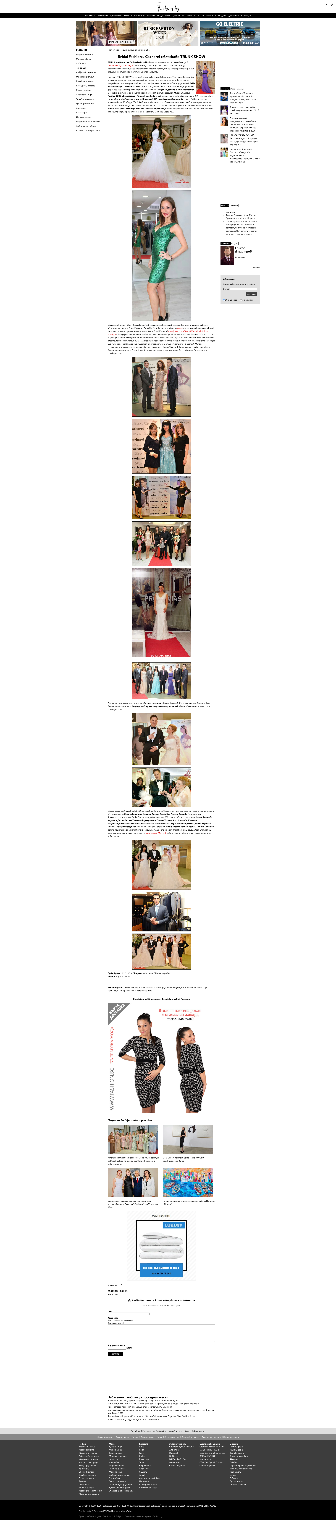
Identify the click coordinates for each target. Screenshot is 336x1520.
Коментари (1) (162, 973)
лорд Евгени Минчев (156, 833)
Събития (81, 63)
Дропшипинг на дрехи (119, 1487)
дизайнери (167, 987)
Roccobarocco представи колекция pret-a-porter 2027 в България (140, 1406)
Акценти (225, 89)
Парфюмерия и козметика (243, 1465)
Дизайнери (233, 15)
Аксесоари (81, 112)
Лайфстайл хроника (139, 49)
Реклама (146, 1431)
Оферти (128, 15)
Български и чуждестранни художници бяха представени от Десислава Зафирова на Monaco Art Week (133, 1204)
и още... (256, 267)
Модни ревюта (83, 59)
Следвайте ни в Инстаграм (147, 999)
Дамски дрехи (122, 1437)
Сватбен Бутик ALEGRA (181, 1446)
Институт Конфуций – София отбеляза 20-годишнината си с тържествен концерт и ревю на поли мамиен (245, 155)
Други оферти (237, 1481)
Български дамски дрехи (121, 1490)
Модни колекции (84, 54)
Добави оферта (238, 1484)
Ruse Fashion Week (148, 1487)
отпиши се (247, 299)
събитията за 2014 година (121, 65)
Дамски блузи (147, 1437)
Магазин (138, 15)
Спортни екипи (231, 1437)
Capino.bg (157, 1516)
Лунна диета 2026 (148, 1484)
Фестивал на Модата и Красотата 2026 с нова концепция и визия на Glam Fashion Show (151, 1416)
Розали (97, 1516)
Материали (235, 1471)
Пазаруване (114, 1478)
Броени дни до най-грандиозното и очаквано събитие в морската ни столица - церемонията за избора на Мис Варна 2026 (243, 124)
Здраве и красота (85, 99)
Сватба (200, 15)
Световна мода (84, 94)
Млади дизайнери (84, 90)
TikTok (107, 1511)
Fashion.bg (90, 15)
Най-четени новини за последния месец (138, 1397)
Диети (177, 15)
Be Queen (173, 1456)
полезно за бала (144, 990)
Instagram (117, 1511)
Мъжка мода (115, 1449)
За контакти (198, 1431)
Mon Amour (175, 1462)
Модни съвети (116, 1465)
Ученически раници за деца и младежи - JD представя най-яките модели (143, 1400)
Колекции (103, 15)
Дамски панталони (211, 1437)
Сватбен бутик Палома (211, 1462)
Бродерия (230, 212)
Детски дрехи (237, 1453)
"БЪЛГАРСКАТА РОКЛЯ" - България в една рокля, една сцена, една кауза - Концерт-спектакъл (154, 1403)
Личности (211, 15)
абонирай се (231, 299)
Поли (159, 1437)
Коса (141, 1449)
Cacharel (157, 987)
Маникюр (144, 1459)
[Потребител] (333, 4)
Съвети (143, 1471)
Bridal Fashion (145, 987)
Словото (107, 1516)
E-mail (226, 289)
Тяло (141, 1462)
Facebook (98, 1511)
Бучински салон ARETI (210, 1449)
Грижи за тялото (85, 103)
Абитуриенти (188, 15)
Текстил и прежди (239, 1456)
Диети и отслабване (149, 1478)
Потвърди (251, 294)
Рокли (135, 1437)
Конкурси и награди (85, 85)
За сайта (135, 1431)
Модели (222, 15)
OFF (124, 1323)
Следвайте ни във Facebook (176, 999)
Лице (141, 1446)
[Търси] (328, 4)
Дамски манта (171, 1437)
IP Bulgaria (118, 1516)
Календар (246, 15)
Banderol (173, 1453)
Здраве (168, 15)
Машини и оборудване (241, 1468)
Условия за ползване (179, 1431)
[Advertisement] (161, 1374)
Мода (160, 15)
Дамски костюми (190, 1437)
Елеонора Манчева (126, 990)
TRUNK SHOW (130, 987)
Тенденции (81, 67)
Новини (151, 15)
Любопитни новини (86, 126)
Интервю (114, 1462)
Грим (141, 1453)
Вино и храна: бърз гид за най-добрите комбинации (133, 1419)
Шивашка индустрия (119, 1475)
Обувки (233, 1462)
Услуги (233, 1475)
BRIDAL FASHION (177, 1459)
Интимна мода (83, 117)
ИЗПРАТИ (115, 1354)
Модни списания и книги (88, 121)
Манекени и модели (85, 81)
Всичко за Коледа (117, 1481)
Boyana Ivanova (123, 976)
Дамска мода (115, 1446)
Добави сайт (159, 1431)
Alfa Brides (174, 1449)
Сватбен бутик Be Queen (212, 1453)
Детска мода (115, 1453)
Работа (234, 1478)
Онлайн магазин (105, 1437)
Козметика (145, 1465)
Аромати (81, 108)
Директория (116, 15)
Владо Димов (179, 987)
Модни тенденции (118, 1456)
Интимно (144, 1481)
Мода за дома (115, 1471)
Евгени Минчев (194, 987)
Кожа (142, 1456)
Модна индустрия (85, 76)
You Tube (127, 1511)
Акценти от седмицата (88, 130)
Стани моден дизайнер (120, 1484)
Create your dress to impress (138, 1516)
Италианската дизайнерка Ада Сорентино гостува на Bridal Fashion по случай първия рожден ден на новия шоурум (133, 1160)
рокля (180, 328)
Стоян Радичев (177, 1465)
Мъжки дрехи (236, 1449)
